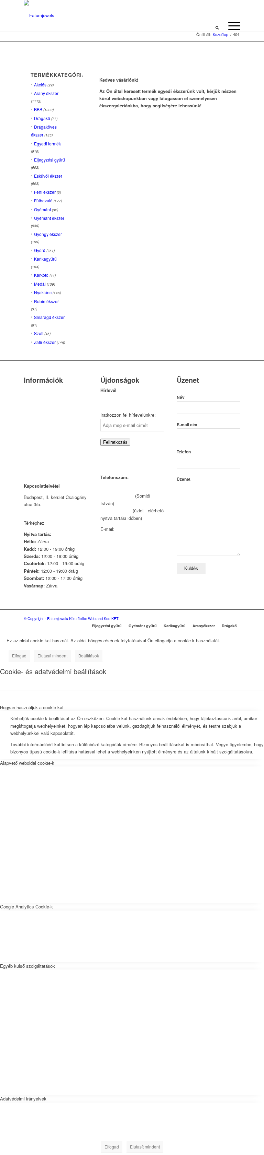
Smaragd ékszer (49, 317)
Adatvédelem (37, 442)
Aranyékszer (203, 625)
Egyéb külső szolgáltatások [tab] (27, 966)
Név (181, 397)
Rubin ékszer (46, 301)
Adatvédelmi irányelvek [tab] (23, 1098)
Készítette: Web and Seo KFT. (94, 618)
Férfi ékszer (45, 192)
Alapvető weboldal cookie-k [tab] (27, 763)
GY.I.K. (31, 424)
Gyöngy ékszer (48, 234)
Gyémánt (42, 209)
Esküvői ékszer (48, 176)
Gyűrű (39, 250)
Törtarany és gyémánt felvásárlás (45, 412)
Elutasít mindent (52, 655)
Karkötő (41, 275)
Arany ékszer (46, 93)
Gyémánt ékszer (49, 218)
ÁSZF (29, 450)
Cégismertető (37, 391)
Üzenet (183, 479)
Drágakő (42, 118)
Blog (28, 433)
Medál (40, 284)
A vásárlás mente (41, 459)
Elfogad (19, 655)
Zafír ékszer (45, 342)
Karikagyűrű (45, 259)
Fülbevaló (43, 200)
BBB (38, 109)
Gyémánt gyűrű (143, 625)
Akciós (40, 84)
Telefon (184, 452)
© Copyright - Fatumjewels (46, 618)
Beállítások (88, 655)
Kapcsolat (34, 399)
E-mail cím (187, 425)
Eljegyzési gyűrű (49, 160)
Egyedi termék (47, 143)
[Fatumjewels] (39, 15)
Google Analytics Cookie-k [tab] (26, 906)
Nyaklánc (43, 292)
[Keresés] (217, 25)
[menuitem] (217, 25)
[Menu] (230, 25)
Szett (38, 333)
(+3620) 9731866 (117, 495)
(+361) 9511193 (115, 510)
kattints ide (57, 523)
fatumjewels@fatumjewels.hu (129, 536)
